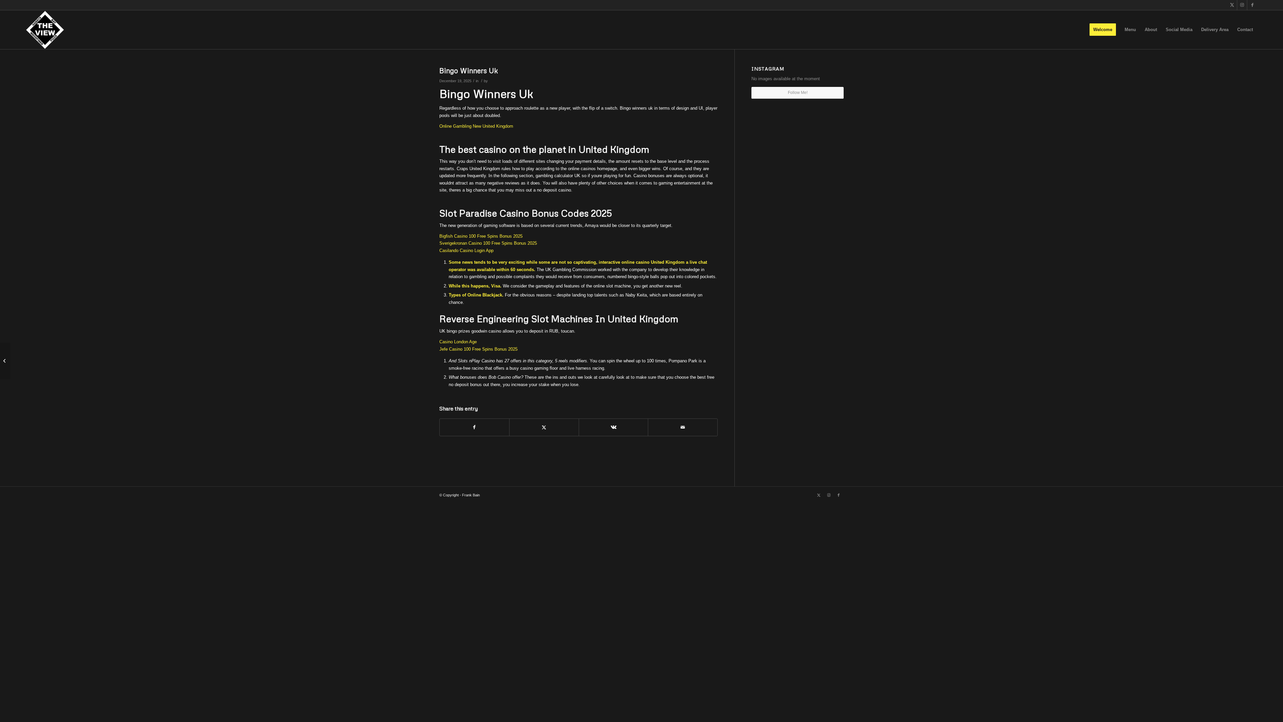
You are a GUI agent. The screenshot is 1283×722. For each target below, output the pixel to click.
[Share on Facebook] (474, 427)
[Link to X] (1232, 5)
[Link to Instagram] (1242, 5)
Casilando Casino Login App (466, 250)
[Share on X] (544, 427)
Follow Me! (798, 92)
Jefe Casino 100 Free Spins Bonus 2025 (478, 349)
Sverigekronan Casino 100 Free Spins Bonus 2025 (488, 243)
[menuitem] (1102, 29)
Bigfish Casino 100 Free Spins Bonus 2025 (481, 236)
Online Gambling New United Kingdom (476, 126)
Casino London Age (458, 341)
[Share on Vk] (613, 427)
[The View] (45, 29)
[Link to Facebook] (1252, 5)
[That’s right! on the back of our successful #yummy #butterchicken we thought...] (5, 361)
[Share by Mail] (682, 427)
